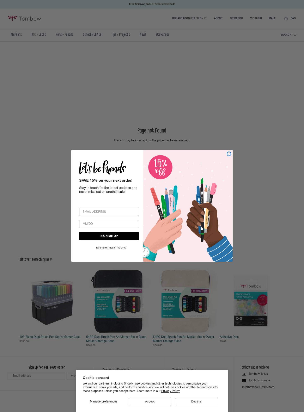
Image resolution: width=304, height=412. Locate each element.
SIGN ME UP (109, 236)
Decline (196, 401)
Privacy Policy (170, 391)
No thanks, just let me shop (111, 248)
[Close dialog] (229, 154)
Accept (149, 401)
